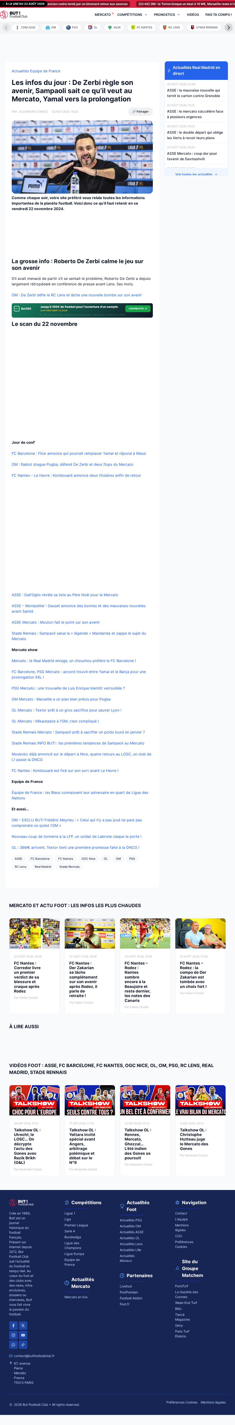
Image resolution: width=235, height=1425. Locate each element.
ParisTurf (181, 1286)
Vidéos (193, 14)
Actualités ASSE (131, 1232)
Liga (67, 1219)
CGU (178, 1236)
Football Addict (131, 1298)
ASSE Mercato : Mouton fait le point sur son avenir (56, 622)
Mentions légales (182, 1227)
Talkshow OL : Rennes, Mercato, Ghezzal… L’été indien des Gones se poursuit (138, 1144)
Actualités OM (130, 1226)
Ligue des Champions (72, 1245)
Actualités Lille (130, 1250)
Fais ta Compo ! (218, 14)
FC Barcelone (40, 858)
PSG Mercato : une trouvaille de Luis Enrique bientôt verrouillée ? (68, 688)
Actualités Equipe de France (36, 71)
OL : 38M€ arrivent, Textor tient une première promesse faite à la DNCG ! (75, 847)
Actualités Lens (131, 1244)
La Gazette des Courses (186, 1294)
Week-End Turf (186, 1303)
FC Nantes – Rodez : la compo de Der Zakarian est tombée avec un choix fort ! (193, 975)
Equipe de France (72, 1262)
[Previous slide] (6, 27)
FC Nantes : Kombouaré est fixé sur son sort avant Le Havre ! (65, 770)
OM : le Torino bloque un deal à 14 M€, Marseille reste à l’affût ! (175, 4)
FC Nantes (65, 858)
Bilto (178, 1309)
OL (106, 858)
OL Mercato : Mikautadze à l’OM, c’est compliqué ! (55, 721)
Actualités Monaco (127, 1258)
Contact (181, 1213)
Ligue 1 (69, 1213)
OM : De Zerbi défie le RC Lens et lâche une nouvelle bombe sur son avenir (78, 295)
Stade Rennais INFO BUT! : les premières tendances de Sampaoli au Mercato (78, 743)
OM (118, 858)
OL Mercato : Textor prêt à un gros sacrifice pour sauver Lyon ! (66, 710)
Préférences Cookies (181, 1402)
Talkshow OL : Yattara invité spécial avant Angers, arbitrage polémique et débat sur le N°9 (82, 1146)
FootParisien (129, 1292)
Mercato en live (75, 1297)
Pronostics (164, 14)
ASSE (18, 858)
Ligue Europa (74, 1254)
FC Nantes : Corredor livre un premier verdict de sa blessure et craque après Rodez (27, 977)
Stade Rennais (69, 866)
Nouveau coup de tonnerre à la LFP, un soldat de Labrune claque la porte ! (76, 836)
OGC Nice (88, 858)
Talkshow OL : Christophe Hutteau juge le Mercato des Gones (194, 1139)
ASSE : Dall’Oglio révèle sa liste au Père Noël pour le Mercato (65, 594)
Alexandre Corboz (33, 111)
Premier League (76, 1225)
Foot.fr (124, 1304)
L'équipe (181, 1219)
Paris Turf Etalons (182, 1333)
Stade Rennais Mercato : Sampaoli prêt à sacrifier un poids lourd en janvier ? (78, 732)
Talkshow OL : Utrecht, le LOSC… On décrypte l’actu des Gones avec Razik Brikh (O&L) (27, 1146)
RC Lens (20, 866)
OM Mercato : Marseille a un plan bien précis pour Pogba (61, 699)
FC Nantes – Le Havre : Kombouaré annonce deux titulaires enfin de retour (77, 475)
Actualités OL (130, 1238)
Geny (179, 1325)
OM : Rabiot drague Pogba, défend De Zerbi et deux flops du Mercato (72, 464)
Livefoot (126, 1286)
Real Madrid (43, 866)
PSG (132, 858)
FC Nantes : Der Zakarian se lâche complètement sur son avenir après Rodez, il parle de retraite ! (83, 979)
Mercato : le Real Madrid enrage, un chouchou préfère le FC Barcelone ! (74, 660)
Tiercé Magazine (182, 1317)
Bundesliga (72, 1237)
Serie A (69, 1231)
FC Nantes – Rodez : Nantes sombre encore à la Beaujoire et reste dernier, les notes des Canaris (137, 982)
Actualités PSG (131, 1220)
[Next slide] (228, 27)
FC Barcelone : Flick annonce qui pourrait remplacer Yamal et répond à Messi (79, 453)
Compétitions (129, 14)
